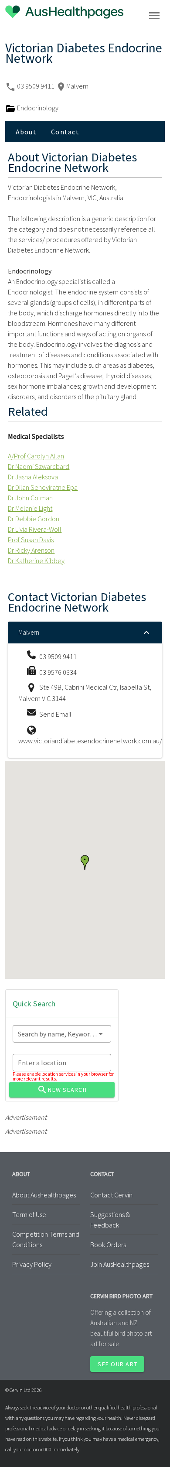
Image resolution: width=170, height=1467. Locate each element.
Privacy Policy (31, 1264)
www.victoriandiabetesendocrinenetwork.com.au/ (90, 740)
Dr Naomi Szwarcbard (38, 466)
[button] (85, 862)
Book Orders (108, 1244)
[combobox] (62, 1034)
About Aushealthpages (44, 1194)
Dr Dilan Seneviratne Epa (43, 487)
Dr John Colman (30, 497)
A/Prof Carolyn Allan (36, 455)
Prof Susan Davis (31, 539)
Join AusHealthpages (119, 1264)
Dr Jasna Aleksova (33, 476)
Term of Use (29, 1214)
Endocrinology (37, 107)
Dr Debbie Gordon (33, 518)
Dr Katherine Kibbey (36, 560)
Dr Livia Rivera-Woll (34, 529)
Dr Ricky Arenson (31, 550)
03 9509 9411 (36, 86)
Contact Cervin (111, 1194)
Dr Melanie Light (30, 508)
